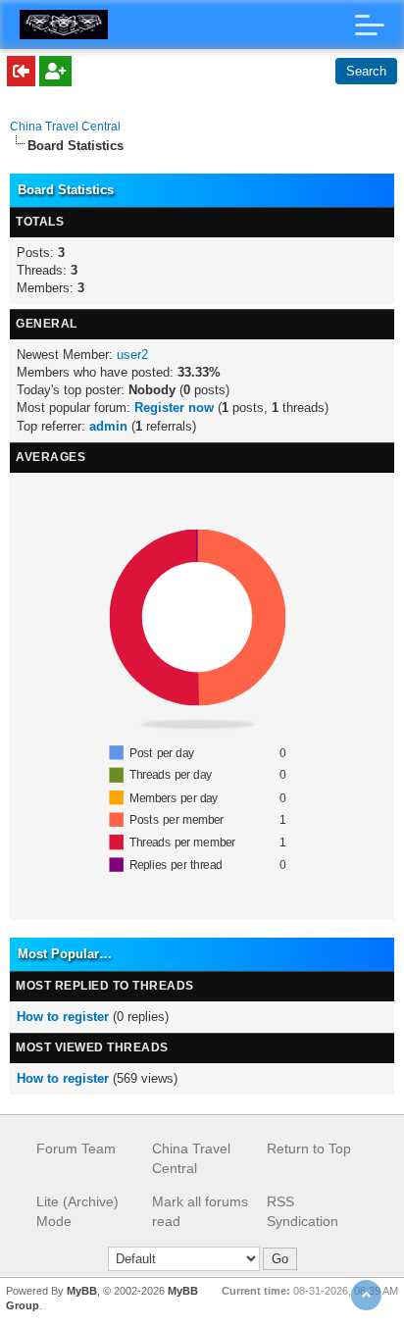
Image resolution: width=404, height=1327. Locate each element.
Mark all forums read (200, 1211)
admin (108, 426)
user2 (132, 354)
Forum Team (76, 1148)
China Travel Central (65, 126)
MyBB (82, 1291)
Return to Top (309, 1148)
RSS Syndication (302, 1211)
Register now (174, 407)
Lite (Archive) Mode (77, 1211)
